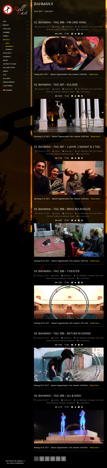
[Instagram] (15, 456)
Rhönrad (50, 30)
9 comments (84, 216)
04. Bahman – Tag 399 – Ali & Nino (57, 395)
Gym (91, 27)
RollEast (57, 30)
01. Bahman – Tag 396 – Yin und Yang (60, 22)
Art (79, 27)
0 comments (84, 30)
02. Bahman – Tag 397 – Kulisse (56, 84)
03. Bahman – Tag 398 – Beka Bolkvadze (62, 209)
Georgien (91, 276)
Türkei (72, 30)
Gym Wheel (97, 27)
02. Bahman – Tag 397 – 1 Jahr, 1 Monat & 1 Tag (67, 146)
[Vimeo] (19, 456)
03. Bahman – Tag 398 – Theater (57, 271)
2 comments (84, 92)
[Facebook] (10, 456)
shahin (57, 27)
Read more (93, 74)
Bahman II (69, 27)
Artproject (84, 27)
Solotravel (65, 30)
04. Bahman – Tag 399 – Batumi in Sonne (62, 333)
